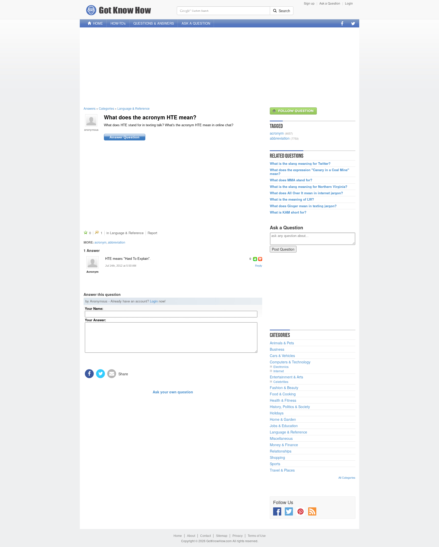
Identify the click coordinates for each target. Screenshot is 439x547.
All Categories (346, 477)
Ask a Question (329, 3)
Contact (205, 536)
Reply (258, 265)
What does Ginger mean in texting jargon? (303, 206)
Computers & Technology (290, 361)
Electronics (281, 366)
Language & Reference (133, 108)
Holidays (277, 412)
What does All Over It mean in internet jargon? (306, 193)
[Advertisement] (219, 66)
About (191, 536)
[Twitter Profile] (353, 23)
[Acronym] (92, 262)
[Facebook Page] (342, 23)
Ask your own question (173, 391)
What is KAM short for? (288, 212)
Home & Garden (283, 419)
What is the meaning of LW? (292, 199)
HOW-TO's (118, 23)
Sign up (309, 3)
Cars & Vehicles (282, 355)
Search (283, 10)
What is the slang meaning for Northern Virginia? (308, 186)
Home (178, 536)
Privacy (237, 536)
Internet (278, 371)
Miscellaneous (281, 438)
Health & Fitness (283, 400)
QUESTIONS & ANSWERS (153, 23)
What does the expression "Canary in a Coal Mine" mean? (309, 171)
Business (277, 349)
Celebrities (280, 381)
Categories (106, 108)
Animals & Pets (282, 342)
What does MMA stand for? (291, 180)
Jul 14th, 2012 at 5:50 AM (120, 265)
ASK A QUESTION (196, 23)
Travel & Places (282, 470)
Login (349, 3)
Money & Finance (284, 444)
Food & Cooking (283, 393)
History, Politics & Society (290, 406)
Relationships (280, 451)
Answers (90, 108)
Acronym (92, 272)
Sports (275, 463)
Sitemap (221, 536)
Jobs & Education (284, 425)
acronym (100, 242)
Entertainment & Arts (286, 376)
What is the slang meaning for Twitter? (300, 163)
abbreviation (116, 242)
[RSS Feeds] (312, 511)
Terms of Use (257, 536)
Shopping (277, 457)
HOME (97, 23)
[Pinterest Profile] (300, 511)
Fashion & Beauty (284, 387)
